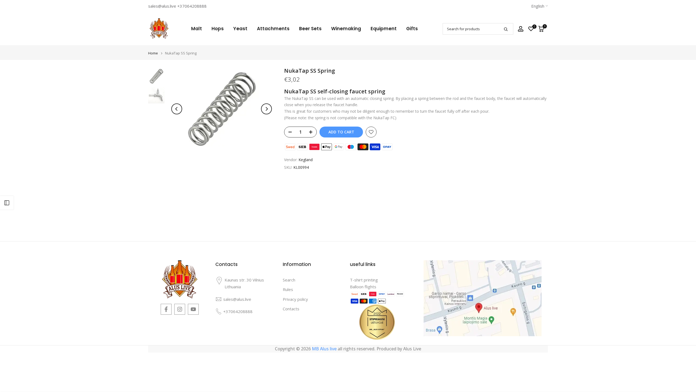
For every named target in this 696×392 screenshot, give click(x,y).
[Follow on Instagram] (179, 309)
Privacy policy (295, 299)
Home (153, 53)
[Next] (266, 108)
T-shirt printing (364, 280)
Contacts (291, 308)
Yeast (240, 28)
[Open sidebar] (7, 203)
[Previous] (176, 108)
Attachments (273, 28)
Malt (196, 28)
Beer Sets (310, 28)
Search (289, 280)
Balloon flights (363, 286)
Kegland (306, 159)
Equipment (384, 28)
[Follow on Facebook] (166, 309)
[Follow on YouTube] (193, 309)
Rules (288, 289)
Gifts (412, 28)
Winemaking (346, 28)
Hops (218, 28)
